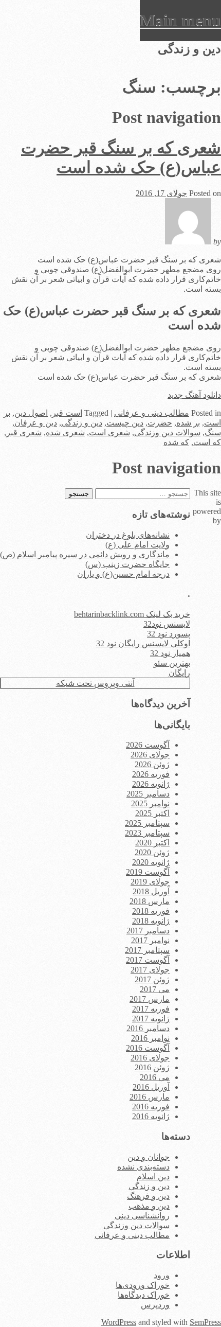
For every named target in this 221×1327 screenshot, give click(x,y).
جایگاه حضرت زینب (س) (127, 564)
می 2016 (155, 1077)
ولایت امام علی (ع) (137, 544)
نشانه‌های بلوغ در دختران (128, 534)
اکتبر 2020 (152, 842)
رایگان (179, 672)
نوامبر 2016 (150, 1038)
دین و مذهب (149, 1205)
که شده (176, 442)
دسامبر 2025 (148, 793)
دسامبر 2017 (148, 930)
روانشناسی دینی (142, 1215)
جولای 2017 (150, 969)
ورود (162, 1275)
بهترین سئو (172, 663)
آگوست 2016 (148, 1047)
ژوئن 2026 (152, 764)
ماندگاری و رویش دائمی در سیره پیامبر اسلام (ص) (85, 554)
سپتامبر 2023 (147, 832)
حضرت (160, 422)
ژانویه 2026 (151, 784)
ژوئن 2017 (152, 979)
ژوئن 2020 (152, 852)
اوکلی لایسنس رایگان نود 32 (143, 643)
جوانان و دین (148, 1157)
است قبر (67, 413)
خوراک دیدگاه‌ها (144, 1294)
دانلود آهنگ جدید (194, 395)
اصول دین (31, 413)
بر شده (188, 422)
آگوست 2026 (148, 744)
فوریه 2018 (151, 911)
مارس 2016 (150, 1096)
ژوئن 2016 (152, 1067)
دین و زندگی (81, 422)
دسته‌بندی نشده (143, 1166)
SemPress (205, 1322)
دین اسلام (153, 1176)
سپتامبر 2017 (147, 950)
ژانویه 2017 (151, 1018)
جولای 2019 (150, 881)
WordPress (118, 1322)
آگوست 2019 (148, 872)
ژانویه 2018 (151, 920)
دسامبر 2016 (148, 1028)
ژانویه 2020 (151, 862)
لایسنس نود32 (166, 624)
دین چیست (124, 422)
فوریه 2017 (151, 1008)
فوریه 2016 (151, 1106)
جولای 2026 (150, 754)
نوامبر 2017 (150, 940)
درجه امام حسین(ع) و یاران (123, 574)
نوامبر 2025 (150, 803)
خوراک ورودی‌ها (143, 1285)
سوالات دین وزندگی (167, 432)
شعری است (109, 432)
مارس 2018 (150, 901)
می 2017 (155, 989)
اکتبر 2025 (152, 813)
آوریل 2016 (151, 1087)
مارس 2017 (150, 999)
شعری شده (65, 432)
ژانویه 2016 (151, 1116)
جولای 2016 (150, 1057)
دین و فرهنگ (148, 1196)
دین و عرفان (35, 422)
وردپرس (155, 1304)
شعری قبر (24, 432)
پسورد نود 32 (168, 633)
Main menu (180, 20)
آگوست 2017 (148, 960)
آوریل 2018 (151, 891)
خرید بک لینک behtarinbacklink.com (132, 614)
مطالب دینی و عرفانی (151, 413)
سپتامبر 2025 (147, 823)
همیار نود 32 (170, 653)
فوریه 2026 (151, 774)
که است (207, 442)
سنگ (213, 432)
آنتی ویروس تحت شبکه (95, 683)
